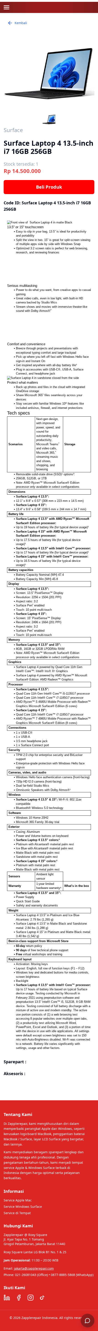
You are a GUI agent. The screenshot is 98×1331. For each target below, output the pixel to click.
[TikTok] (42, 1297)
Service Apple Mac (18, 1200)
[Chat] (87, 1320)
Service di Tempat (17, 1213)
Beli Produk (49, 187)
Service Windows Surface (23, 1206)
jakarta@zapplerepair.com (34, 1268)
